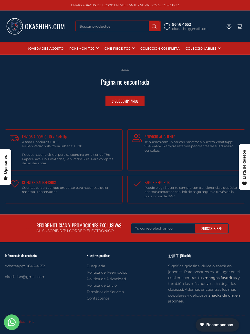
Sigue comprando (125, 101)
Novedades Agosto (45, 48)
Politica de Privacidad (106, 279)
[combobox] (118, 26)
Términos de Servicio (105, 291)
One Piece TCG (117, 48)
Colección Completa (160, 48)
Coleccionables (201, 48)
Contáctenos (98, 298)
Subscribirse (211, 228)
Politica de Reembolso (107, 272)
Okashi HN (25, 321)
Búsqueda (96, 266)
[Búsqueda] (154, 26)
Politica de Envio (102, 285)
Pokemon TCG (81, 48)
